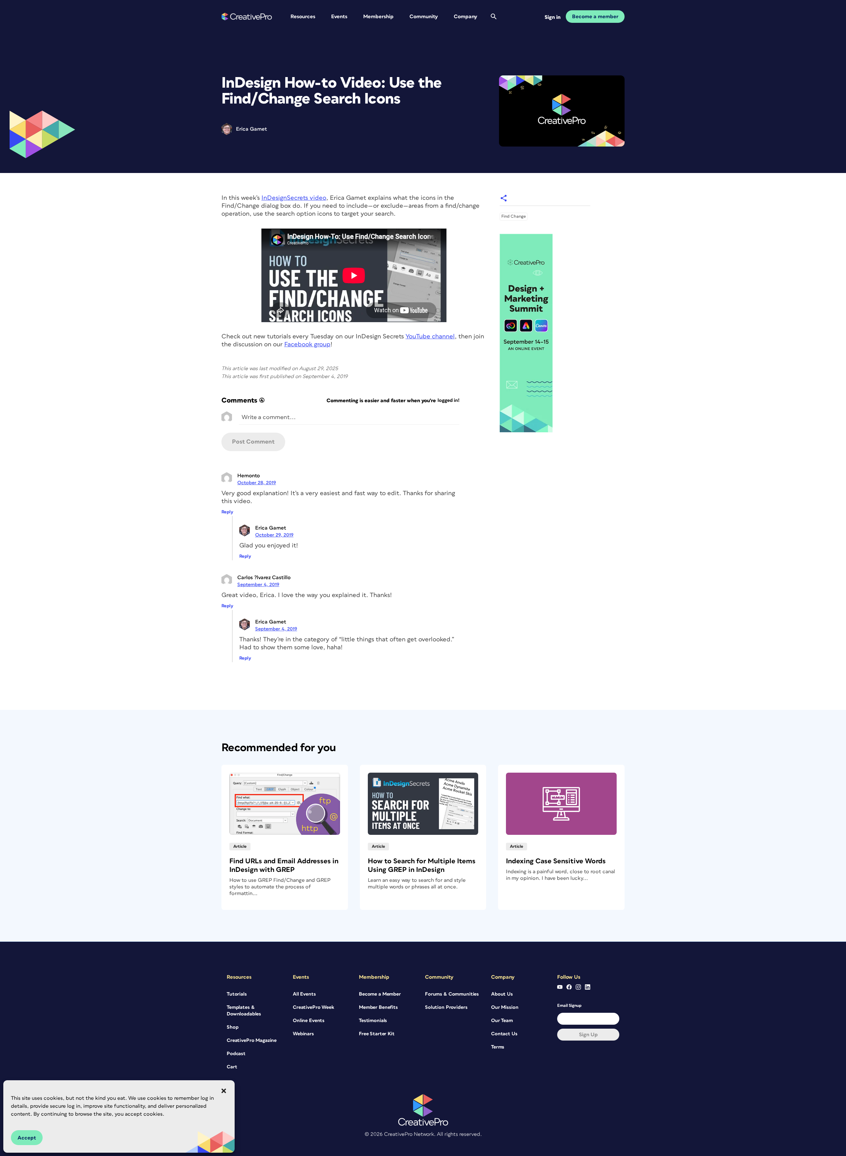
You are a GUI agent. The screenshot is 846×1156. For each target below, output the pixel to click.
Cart (232, 1066)
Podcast (236, 1053)
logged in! (448, 400)
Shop (232, 1027)
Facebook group (307, 344)
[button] (223, 1091)
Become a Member (380, 994)
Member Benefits (378, 1007)
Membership (378, 16)
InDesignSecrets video (293, 198)
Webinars (303, 1033)
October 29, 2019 (274, 535)
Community (423, 16)
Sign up (588, 1034)
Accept (27, 1137)
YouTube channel (430, 336)
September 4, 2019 (258, 584)
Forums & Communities (452, 994)
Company (465, 16)
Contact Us (504, 1033)
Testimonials (373, 1020)
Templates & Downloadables (244, 1010)
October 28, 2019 (256, 482)
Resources (302, 16)
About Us (502, 994)
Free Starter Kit (377, 1033)
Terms (497, 1047)
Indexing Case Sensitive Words (556, 861)
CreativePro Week (313, 1007)
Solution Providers (446, 1007)
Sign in (552, 17)
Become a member (595, 16)
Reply (227, 512)
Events (339, 16)
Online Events (309, 1020)
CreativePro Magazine (252, 1040)
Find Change (513, 216)
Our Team (502, 1020)
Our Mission (504, 1007)
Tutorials (237, 994)
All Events (304, 994)
